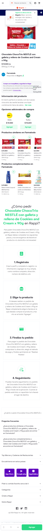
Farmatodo (11, 73)
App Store (10, 474)
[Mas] (18, 527)
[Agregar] (13, 137)
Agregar (9, 127)
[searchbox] (20, 3)
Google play (21, 474)
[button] (21, 8)
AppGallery (33, 474)
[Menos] (4, 527)
